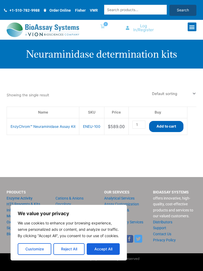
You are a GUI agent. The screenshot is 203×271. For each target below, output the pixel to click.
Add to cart (166, 126)
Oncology (63, 204)
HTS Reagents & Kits (23, 204)
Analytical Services (119, 198)
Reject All (69, 249)
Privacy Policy (164, 240)
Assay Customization (121, 204)
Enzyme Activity (20, 198)
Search (183, 10)
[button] (101, 26)
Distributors (162, 222)
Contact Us (162, 234)
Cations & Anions (70, 198)
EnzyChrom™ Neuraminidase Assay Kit (43, 126)
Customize (34, 249)
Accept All (103, 249)
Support (159, 228)
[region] (69, 232)
